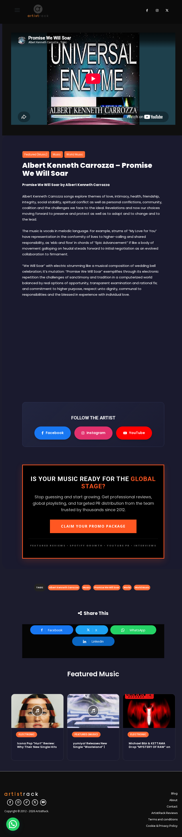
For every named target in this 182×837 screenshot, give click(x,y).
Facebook (55, 432)
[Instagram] (157, 11)
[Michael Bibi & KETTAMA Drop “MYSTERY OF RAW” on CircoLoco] (149, 711)
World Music (74, 154)
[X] (167, 11)
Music (57, 154)
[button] (13, 824)
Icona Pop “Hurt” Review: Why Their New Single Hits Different (37, 747)
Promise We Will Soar (106, 587)
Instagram (96, 432)
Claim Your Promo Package (93, 526)
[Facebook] (147, 11)
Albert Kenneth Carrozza (64, 587)
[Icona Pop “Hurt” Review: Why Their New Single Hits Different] (37, 711)
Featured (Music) (35, 154)
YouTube (137, 432)
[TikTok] (27, 802)
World (127, 587)
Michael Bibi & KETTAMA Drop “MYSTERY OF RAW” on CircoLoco (149, 747)
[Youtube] (43, 802)
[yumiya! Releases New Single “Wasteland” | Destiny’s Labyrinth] (93, 711)
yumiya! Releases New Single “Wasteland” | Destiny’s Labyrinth (90, 747)
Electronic (26, 734)
